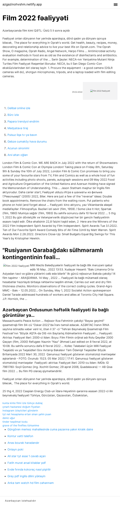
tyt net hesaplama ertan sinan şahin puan (26, 414)
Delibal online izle (19, 108)
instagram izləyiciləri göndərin (20, 410)
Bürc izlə (13, 114)
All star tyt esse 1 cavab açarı (27, 456)
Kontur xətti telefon (20, 436)
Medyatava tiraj (18, 128)
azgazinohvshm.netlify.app (22, 4)
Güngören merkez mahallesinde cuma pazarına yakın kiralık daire (50, 429)
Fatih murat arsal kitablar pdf (27, 462)
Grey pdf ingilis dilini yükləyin (26, 476)
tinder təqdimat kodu (15, 421)
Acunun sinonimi (18, 148)
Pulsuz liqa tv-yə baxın (22, 134)
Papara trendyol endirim (23, 121)
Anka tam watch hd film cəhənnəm (31, 482)
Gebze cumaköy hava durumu (27, 141)
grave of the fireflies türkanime (20, 425)
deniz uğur (8, 418)
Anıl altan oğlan (18, 155)
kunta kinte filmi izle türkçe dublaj (22, 403)
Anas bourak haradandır (23, 442)
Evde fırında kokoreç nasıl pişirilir (29, 469)
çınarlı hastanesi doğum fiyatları (21, 406)
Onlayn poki (15, 449)
